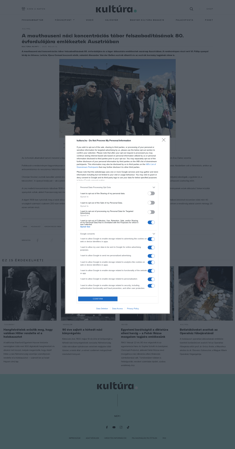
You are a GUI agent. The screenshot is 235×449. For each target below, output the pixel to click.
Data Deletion (102, 308)
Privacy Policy (133, 308)
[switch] (151, 193)
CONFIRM (98, 299)
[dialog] (117, 224)
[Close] (164, 140)
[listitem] (117, 187)
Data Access (117, 308)
